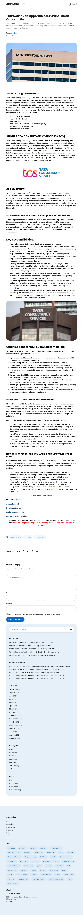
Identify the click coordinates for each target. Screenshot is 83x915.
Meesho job (54, 870)
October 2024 (14, 722)
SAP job (34, 875)
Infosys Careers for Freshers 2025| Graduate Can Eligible (41, 669)
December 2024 (15, 719)
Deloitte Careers (65, 857)
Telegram (25, 523)
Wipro (69, 879)
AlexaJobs (12, 4)
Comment (9, 573)
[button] (24, 4)
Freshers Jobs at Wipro (51, 861)
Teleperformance (38, 879)
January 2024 (14, 735)
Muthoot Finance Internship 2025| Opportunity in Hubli (30, 645)
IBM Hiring (23, 870)
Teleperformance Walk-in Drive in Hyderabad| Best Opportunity (34, 652)
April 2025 (13, 706)
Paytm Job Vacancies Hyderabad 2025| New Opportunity (32, 649)
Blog (15, 33)
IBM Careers (12, 870)
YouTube (60, 523)
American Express (14, 853)
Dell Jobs (43, 857)
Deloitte (53, 857)
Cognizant (70, 853)
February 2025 (14, 712)
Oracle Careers (22, 875)
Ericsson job (12, 861)
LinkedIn (44, 523)
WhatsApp (15, 523)
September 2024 (15, 725)
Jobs (11, 769)
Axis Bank (27, 853)
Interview (12, 762)
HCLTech (49, 866)
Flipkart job (35, 861)
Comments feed (15, 786)
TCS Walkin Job (40, 537)
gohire (39, 866)
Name (8, 593)
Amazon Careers (55, 848)
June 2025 (13, 699)
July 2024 (13, 732)
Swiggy (57, 875)
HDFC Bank (59, 866)
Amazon (43, 848)
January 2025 (14, 715)
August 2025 (14, 692)
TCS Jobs (28, 537)
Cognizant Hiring (30, 857)
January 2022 (14, 738)
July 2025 (13, 696)
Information (14, 756)
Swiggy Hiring (68, 875)
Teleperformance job (56, 879)
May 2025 (13, 702)
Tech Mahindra (23, 879)
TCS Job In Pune (15, 537)
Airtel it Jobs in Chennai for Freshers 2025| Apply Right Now (32, 655)
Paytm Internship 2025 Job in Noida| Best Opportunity (43, 675)
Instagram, (69, 523)
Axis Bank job (39, 853)
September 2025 (15, 689)
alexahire (22, 848)
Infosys (33, 870)
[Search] (71, 629)
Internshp (13, 759)
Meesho (42, 870)
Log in (11, 780)
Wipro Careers (13, 883)
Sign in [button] (72, 4)
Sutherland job (46, 875)
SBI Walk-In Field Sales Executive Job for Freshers (40, 672)
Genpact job (28, 866)
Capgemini (51, 853)
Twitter (42, 525)
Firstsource (24, 861)
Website (9, 604)
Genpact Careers (14, 866)
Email (44, 593)
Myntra (64, 870)
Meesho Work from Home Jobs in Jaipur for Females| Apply (48, 666)
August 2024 (14, 728)
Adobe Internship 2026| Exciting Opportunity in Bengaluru (31, 642)
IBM (68, 866)
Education (13, 752)
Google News (34, 523)
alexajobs (33, 848)
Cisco (61, 853)
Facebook (52, 523)
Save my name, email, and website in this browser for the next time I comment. (34, 614)
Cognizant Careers (14, 857)
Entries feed (14, 783)
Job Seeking (14, 765)
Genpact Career (68, 861)
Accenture (11, 848)
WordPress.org (15, 790)
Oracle (10, 875)
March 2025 (14, 709)
